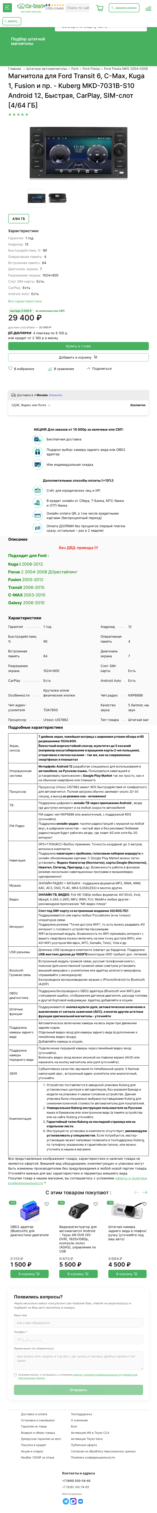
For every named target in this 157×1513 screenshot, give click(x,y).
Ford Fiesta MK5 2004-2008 (126, 69)
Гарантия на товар (34, 1426)
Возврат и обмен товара (38, 1432)
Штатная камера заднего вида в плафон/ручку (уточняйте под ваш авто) (127, 1233)
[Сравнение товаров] (148, 8)
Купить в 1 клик (78, 346)
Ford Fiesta (91, 69)
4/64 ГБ (18, 219)
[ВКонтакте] (80, 1501)
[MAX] (73, 1501)
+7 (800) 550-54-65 (76, 1480)
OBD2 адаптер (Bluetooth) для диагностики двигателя (29, 1231)
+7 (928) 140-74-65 (75, 1487)
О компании (79, 1420)
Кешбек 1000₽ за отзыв (37, 1457)
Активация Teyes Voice (87, 1439)
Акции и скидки (32, 1451)
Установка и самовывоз (38, 1420)
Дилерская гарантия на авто (41, 1439)
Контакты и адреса (78, 1473)
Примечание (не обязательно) (34, 1348)
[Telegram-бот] (66, 1501)
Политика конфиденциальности (93, 1457)
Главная (14, 69)
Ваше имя (20, 1315)
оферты (77, 1374)
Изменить (56, 395)
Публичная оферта (84, 1445)
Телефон (21, 1332)
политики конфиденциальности (102, 1374)
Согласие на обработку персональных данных (103, 1451)
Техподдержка (81, 1414)
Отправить (78, 1390)
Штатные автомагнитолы (46, 69)
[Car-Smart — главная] (31, 6)
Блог (74, 1426)
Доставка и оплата (34, 1414)
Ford (74, 69)
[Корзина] (99, 7)
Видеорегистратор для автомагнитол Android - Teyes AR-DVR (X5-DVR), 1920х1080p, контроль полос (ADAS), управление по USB (78, 1239)
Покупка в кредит (33, 1445)
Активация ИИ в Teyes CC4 (90, 1432)
